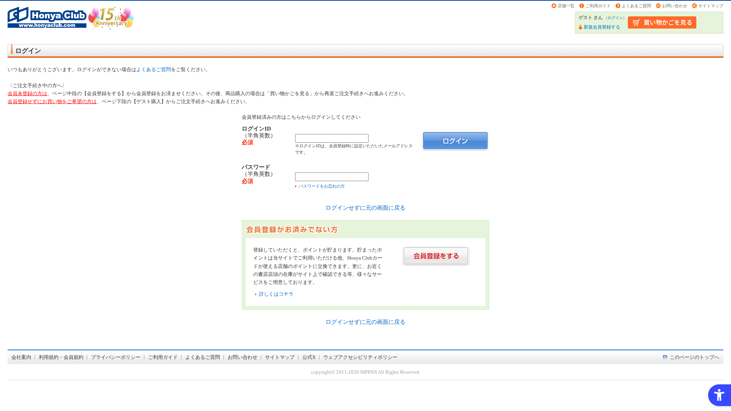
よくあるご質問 (636, 5)
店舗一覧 (566, 5)
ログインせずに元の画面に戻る (365, 207)
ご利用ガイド (598, 5)
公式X (309, 357)
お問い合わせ (674, 5)
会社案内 (21, 357)
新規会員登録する (602, 27)
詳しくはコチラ (276, 294)
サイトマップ (710, 5)
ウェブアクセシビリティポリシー (360, 357)
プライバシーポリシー (115, 357)
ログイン (615, 18)
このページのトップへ (694, 357)
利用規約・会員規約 (61, 357)
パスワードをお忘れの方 (322, 186)
